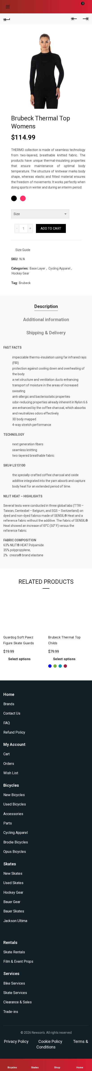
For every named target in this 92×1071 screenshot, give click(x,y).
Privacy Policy (16, 1041)
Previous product (74, 19)
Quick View (39, 596)
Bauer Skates (13, 911)
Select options (19, 659)
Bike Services (14, 983)
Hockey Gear (20, 273)
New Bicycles (14, 795)
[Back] (6, 19)
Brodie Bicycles (15, 842)
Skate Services (15, 993)
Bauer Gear (11, 902)
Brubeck (25, 283)
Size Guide (22, 250)
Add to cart (51, 228)
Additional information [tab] (46, 319)
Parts (7, 823)
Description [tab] (46, 306)
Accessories (13, 814)
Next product (85, 19)
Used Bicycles (14, 804)
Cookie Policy (50, 1041)
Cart (6, 754)
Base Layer (37, 268)
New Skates (12, 873)
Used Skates (13, 883)
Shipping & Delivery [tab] (46, 332)
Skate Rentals (14, 952)
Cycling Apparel (59, 268)
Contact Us (11, 713)
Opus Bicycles (14, 851)
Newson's (38, 1032)
